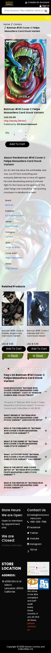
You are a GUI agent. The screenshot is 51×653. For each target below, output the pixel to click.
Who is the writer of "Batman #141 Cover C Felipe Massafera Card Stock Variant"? (23, 485)
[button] (6, 369)
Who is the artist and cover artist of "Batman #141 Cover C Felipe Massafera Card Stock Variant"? (22, 471)
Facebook (34, 527)
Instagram (36, 544)
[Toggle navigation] (47, 18)
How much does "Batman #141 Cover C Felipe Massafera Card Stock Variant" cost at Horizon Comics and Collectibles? (22, 392)
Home (6, 24)
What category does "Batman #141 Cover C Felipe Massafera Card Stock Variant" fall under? (22, 457)
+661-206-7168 (38, 521)
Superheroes (11, 226)
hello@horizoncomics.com (39, 516)
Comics (17, 24)
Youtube (34, 538)
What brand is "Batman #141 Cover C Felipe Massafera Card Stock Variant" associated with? (23, 418)
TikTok (33, 549)
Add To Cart (17, 144)
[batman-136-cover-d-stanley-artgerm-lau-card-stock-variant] (13, 308)
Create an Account (38, 2)
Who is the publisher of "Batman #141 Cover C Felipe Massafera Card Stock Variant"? (22, 431)
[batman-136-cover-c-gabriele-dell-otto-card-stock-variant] (38, 308)
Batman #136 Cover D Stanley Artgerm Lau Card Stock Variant (13, 333)
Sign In (45, 5)
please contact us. (31, 626)
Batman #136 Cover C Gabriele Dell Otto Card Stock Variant (38, 333)
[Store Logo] (9, 3)
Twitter (34, 533)
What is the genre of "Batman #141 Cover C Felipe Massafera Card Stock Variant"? (21, 444)
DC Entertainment (14, 215)
